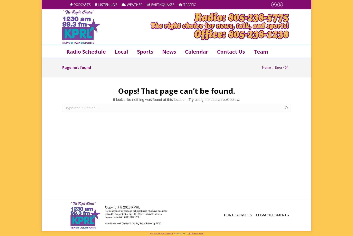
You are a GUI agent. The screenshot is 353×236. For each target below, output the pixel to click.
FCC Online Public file (143, 214)
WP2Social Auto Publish (161, 233)
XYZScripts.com (195, 233)
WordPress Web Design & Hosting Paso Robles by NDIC (133, 223)
